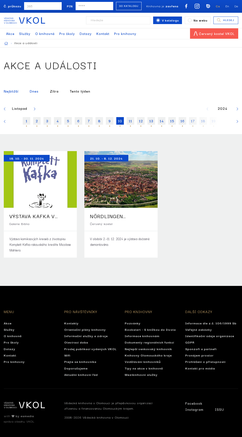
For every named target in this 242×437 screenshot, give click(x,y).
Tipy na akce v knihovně (144, 368)
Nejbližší (11, 91)
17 (193, 120)
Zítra (54, 91)
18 (203, 120)
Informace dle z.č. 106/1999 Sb (211, 323)
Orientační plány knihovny (85, 329)
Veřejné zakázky (198, 329)
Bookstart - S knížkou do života (150, 329)
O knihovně (45, 33)
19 (214, 120)
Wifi (67, 355)
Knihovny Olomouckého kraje (148, 355)
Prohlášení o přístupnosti (205, 361)
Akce (10, 33)
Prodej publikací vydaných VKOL (90, 348)
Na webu (200, 20)
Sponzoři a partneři (201, 348)
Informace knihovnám (142, 335)
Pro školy (67, 33)
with (19, 415)
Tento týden (80, 91)
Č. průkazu (12, 6)
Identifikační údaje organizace (209, 335)
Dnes (34, 91)
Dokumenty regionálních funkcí (149, 342)
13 (151, 120)
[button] (4, 108)
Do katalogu (128, 6)
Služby (24, 33)
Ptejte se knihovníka (80, 361)
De (236, 6)
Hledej (228, 20)
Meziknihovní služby (141, 374)
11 (130, 120)
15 (172, 120)
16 (183, 120)
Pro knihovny (125, 33)
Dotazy (86, 33)
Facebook (193, 403)
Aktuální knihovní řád (81, 374)
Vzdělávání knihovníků (143, 361)
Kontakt (102, 33)
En (227, 6)
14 (162, 120)
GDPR (189, 342)
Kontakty (71, 323)
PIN (70, 6)
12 (141, 120)
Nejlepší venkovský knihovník (148, 348)
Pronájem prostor (199, 355)
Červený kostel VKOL (216, 33)
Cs (218, 6)
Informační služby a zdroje (86, 335)
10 (120, 120)
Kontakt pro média (200, 368)
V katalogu (170, 20)
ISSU (219, 409)
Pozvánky (133, 323)
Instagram (194, 409)
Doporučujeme (76, 368)
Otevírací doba (76, 342)
